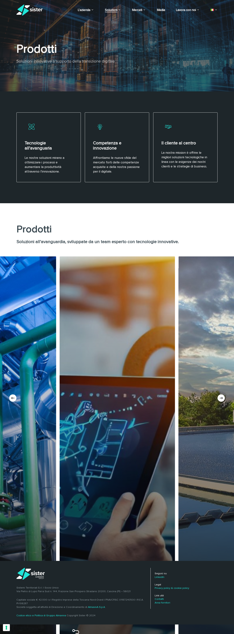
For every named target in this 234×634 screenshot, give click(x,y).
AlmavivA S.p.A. (96, 607)
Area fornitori (162, 602)
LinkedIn (159, 577)
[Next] (221, 398)
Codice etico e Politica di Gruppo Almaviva (41, 615)
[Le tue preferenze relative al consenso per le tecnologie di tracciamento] (6, 627)
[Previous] (12, 398)
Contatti (159, 599)
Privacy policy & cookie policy (172, 588)
